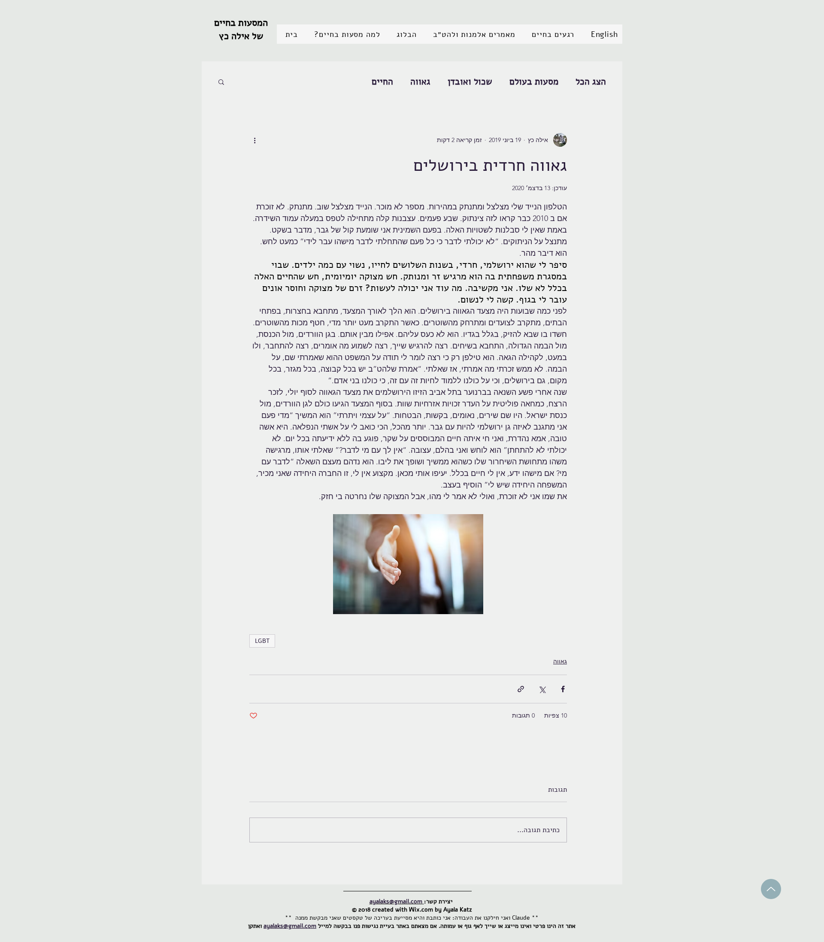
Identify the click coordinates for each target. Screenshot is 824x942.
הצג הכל (591, 81)
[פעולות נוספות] (254, 140)
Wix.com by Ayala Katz (440, 910)
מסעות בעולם (533, 81)
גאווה (420, 81)
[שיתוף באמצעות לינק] (521, 689)
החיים (382, 81)
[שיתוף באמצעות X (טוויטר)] (542, 689)
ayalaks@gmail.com (290, 926)
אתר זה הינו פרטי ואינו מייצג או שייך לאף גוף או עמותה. (507, 926)
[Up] (771, 889)
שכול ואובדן (470, 81)
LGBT (262, 641)
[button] (551, 34)
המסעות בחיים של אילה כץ (241, 29)
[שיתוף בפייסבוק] (563, 689)
